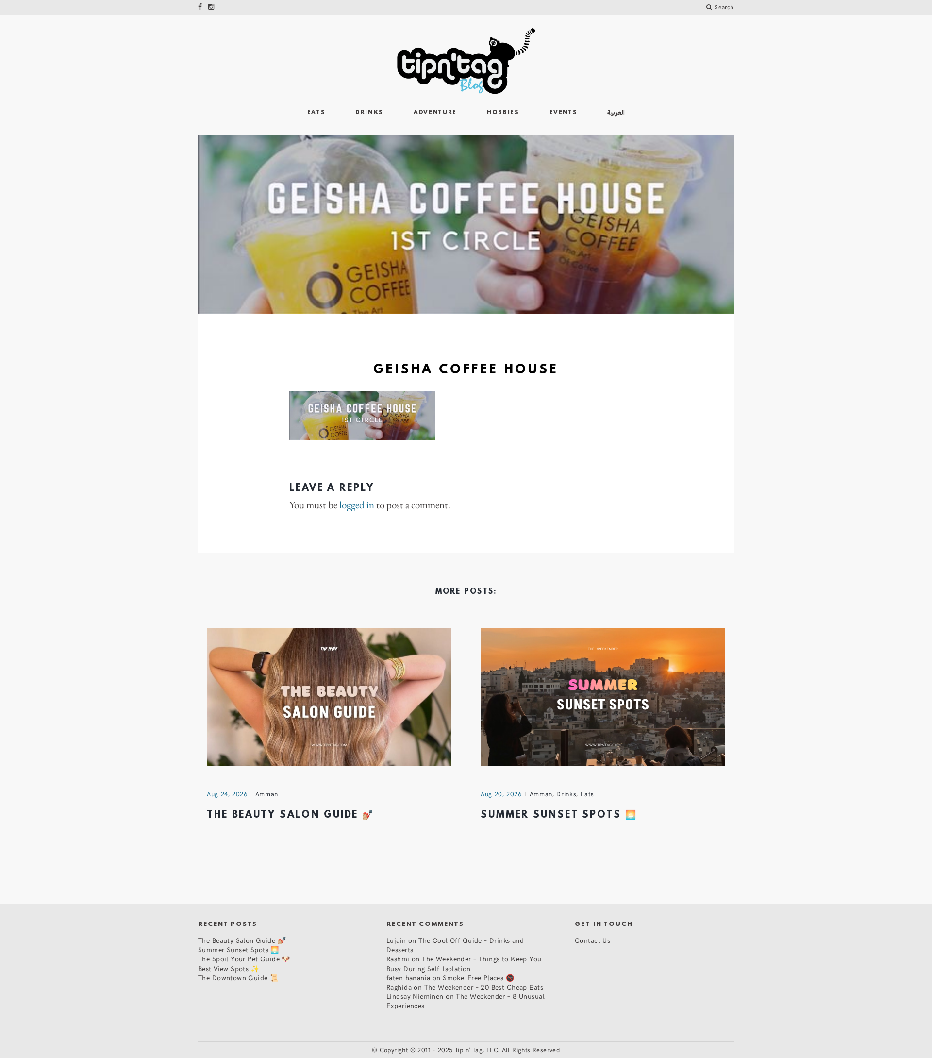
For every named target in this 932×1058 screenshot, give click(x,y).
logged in (356, 505)
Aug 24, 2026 (227, 793)
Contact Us (592, 940)
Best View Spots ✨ (228, 968)
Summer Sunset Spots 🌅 (559, 815)
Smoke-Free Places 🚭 (478, 977)
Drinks (369, 112)
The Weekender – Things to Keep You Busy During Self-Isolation (464, 963)
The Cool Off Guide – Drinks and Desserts (455, 945)
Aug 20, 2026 (501, 793)
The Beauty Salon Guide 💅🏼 (290, 815)
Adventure (435, 112)
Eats (316, 112)
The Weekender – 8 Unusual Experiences (465, 1000)
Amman (266, 793)
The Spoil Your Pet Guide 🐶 (244, 958)
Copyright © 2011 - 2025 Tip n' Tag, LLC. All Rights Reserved (470, 1049)
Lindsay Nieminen (415, 996)
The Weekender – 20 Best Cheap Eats (483, 986)
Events (563, 112)
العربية (616, 112)
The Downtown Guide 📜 (238, 977)
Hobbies (503, 112)
